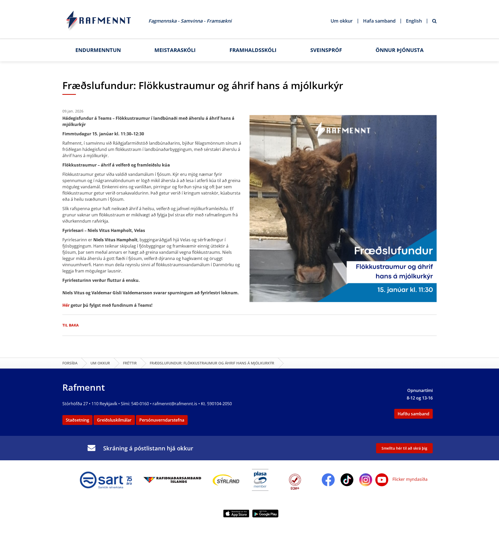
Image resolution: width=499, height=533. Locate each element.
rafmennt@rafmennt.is (175, 404)
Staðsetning (77, 420)
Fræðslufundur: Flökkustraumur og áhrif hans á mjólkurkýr (212, 363)
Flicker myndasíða (409, 479)
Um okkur (100, 363)
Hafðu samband (413, 414)
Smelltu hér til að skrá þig (404, 448)
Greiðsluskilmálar (114, 420)
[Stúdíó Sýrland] (226, 479)
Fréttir (130, 363)
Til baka (70, 325)
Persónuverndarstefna (161, 420)
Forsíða (69, 363)
